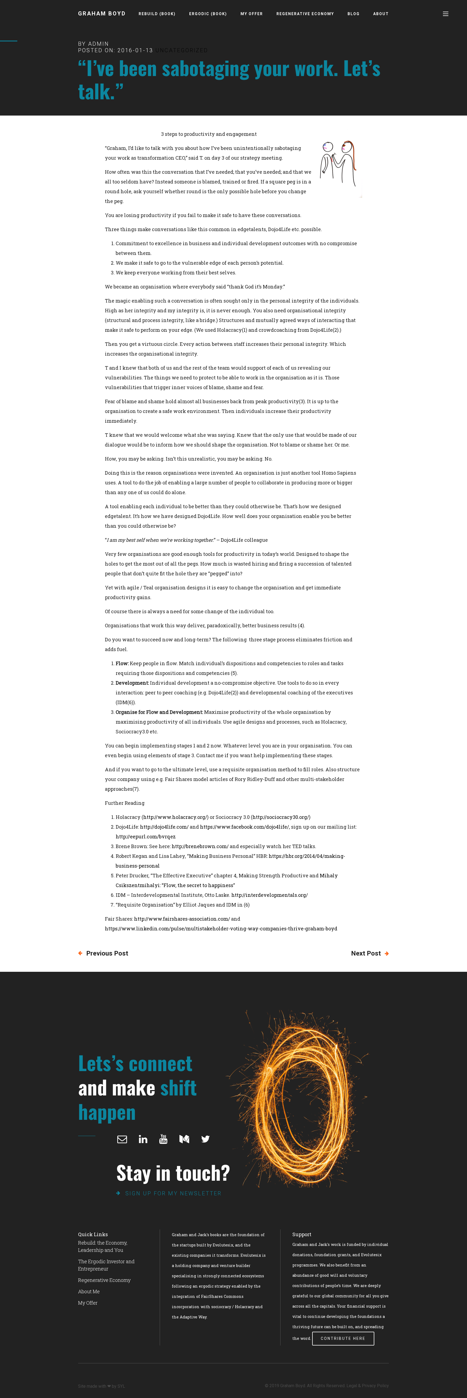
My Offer (252, 14)
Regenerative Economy (305, 14)
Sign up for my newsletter (173, 1193)
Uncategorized (181, 50)
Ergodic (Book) (208, 14)
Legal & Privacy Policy (367, 1385)
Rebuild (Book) (157, 14)
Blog (354, 14)
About (381, 14)
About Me (89, 1291)
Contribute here (343, 1338)
